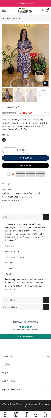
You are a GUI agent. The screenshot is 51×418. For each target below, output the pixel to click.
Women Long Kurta (10, 200)
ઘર (3, 18)
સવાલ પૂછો (6, 183)
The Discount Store (18, 193)
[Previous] (5, 55)
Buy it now (25, 165)
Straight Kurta (25, 197)
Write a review (25, 336)
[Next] (45, 55)
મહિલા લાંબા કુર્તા (33, 193)
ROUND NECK (12, 197)
